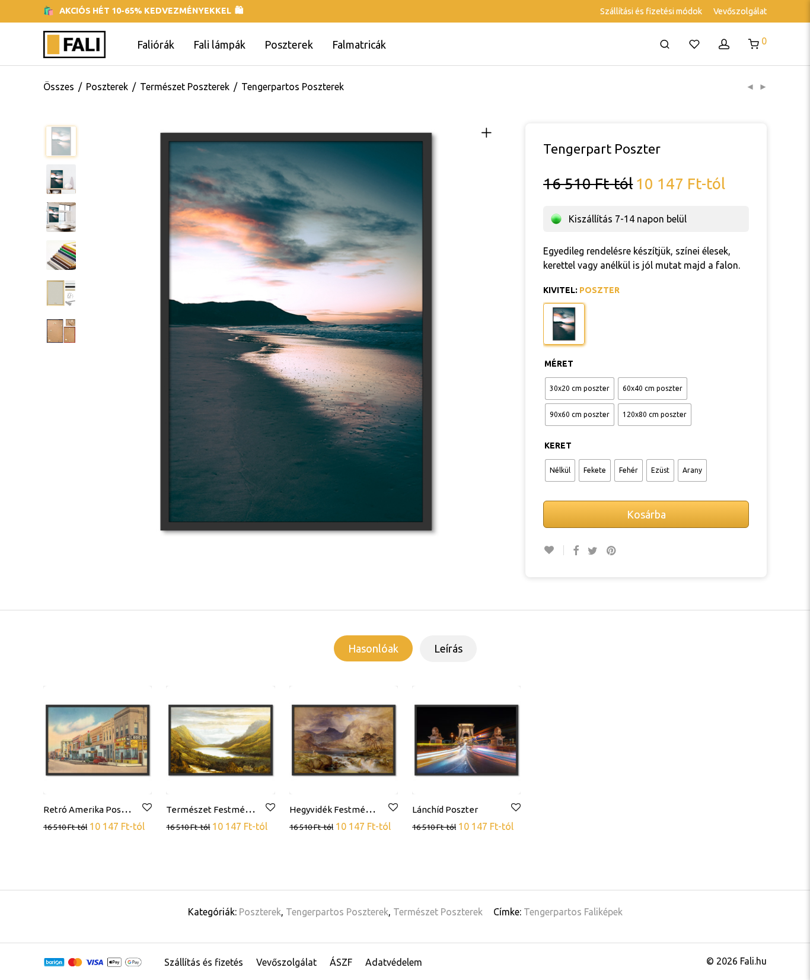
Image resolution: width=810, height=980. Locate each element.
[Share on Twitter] (593, 550)
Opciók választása (82, 825)
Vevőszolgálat (740, 11)
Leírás (448, 648)
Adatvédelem (393, 962)
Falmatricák (359, 44)
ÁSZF (341, 962)
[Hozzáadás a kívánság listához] (553, 550)
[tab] (373, 648)
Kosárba (646, 514)
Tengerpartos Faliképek (573, 911)
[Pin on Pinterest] (612, 550)
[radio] (580, 388)
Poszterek (288, 44)
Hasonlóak (373, 648)
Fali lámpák (219, 44)
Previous (101, 332)
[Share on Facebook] (576, 550)
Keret (558, 445)
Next (491, 332)
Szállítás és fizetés (203, 962)
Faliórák (155, 44)
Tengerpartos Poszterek (292, 86)
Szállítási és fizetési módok (651, 11)
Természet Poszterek (184, 86)
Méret (558, 363)
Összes (58, 86)
